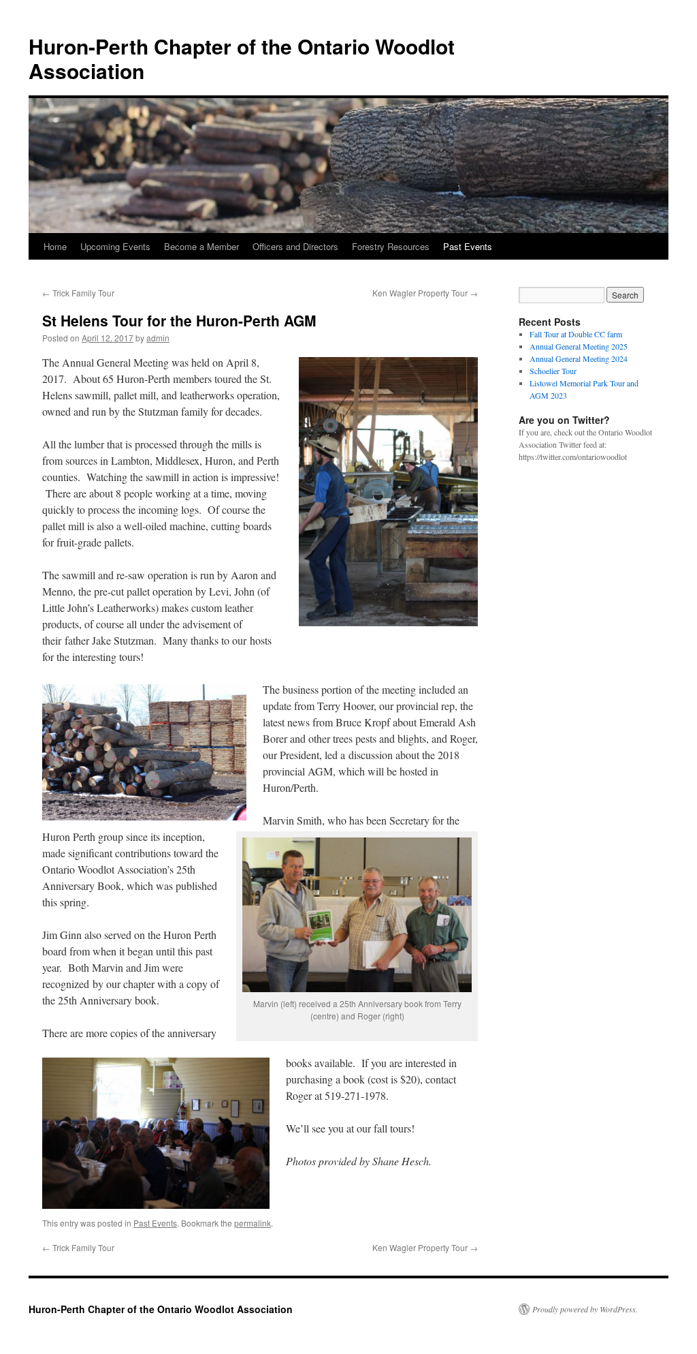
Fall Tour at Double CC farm (576, 333)
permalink (252, 1223)
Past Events (467, 246)
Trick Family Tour (78, 292)
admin (157, 337)
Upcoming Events (115, 246)
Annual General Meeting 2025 (579, 346)
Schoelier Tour (553, 370)
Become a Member (201, 246)
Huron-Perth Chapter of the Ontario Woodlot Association (242, 58)
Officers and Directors (295, 246)
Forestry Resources (390, 246)
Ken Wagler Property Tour (425, 292)
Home (55, 246)
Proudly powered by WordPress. (585, 1309)
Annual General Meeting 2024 (579, 358)
